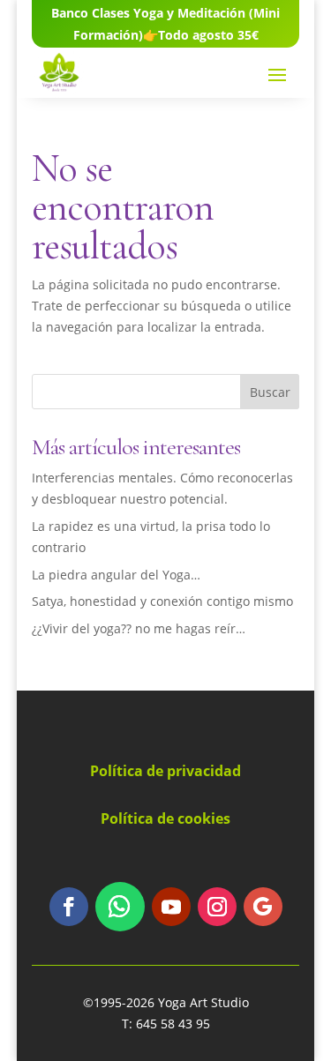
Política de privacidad (165, 771)
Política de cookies (165, 818)
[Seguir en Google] (263, 906)
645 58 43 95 (173, 1023)
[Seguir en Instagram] (217, 906)
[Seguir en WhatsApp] (120, 906)
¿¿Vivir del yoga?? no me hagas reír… (138, 628)
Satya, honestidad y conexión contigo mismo (162, 601)
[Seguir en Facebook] (68, 906)
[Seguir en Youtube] (171, 906)
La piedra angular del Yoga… (116, 574)
